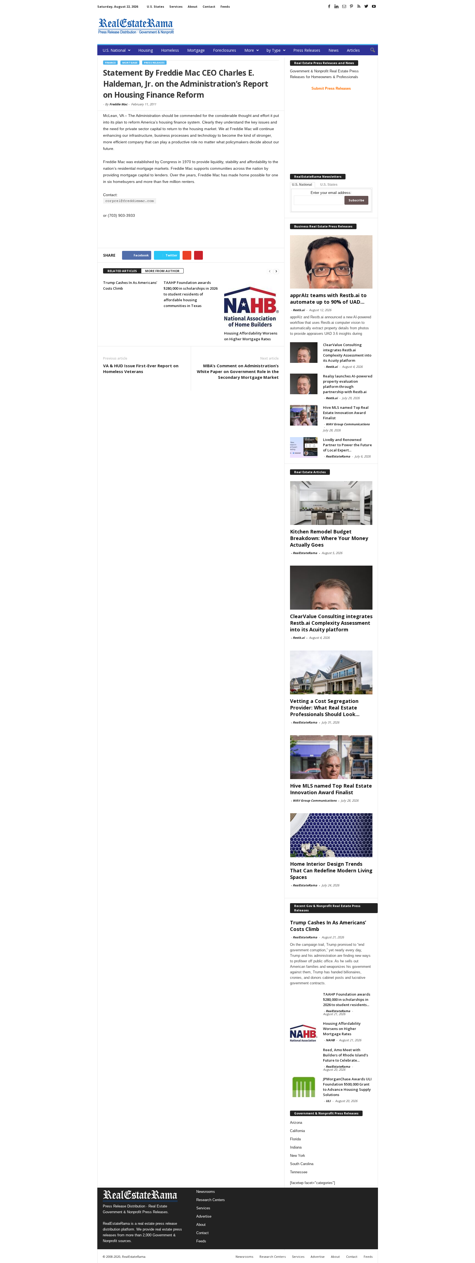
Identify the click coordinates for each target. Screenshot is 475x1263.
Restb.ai (299, 310)
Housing (145, 50)
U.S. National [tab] (302, 185)
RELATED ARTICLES (122, 271)
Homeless (170, 50)
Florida (295, 1139)
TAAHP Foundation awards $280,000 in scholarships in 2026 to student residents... (346, 999)
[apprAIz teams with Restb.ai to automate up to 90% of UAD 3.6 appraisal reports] (331, 262)
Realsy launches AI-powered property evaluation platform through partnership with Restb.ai (347, 384)
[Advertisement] (278, 26)
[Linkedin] (336, 6)
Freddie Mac (118, 104)
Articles (353, 50)
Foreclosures (224, 50)
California (297, 1131)
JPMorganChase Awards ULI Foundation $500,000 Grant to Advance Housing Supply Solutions (347, 1086)
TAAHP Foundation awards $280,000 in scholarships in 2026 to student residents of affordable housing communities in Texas (190, 294)
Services (176, 6)
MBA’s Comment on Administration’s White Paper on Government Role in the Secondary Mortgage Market (238, 371)
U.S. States (155, 6)
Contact (209, 6)
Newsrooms (205, 1192)
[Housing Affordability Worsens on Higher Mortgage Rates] (251, 303)
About (192, 6)
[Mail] (344, 6)
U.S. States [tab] (329, 185)
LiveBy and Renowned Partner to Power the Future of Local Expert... (347, 445)
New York (297, 1156)
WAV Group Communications (347, 424)
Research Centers (210, 1200)
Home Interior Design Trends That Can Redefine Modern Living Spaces (331, 870)
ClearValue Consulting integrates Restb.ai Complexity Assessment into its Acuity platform (347, 352)
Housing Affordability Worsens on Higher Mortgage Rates (342, 1028)
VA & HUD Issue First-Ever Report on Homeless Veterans (140, 368)
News (333, 50)
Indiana (296, 1147)
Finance (110, 62)
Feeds (225, 6)
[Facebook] (329, 6)
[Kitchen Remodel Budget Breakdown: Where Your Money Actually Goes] (331, 503)
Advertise (203, 1216)
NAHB (330, 1040)
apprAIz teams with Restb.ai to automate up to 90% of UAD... (328, 298)
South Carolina (301, 1164)
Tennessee (298, 1172)
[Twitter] (366, 6)
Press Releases (306, 50)
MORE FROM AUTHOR (162, 271)
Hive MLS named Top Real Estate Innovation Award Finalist (346, 412)
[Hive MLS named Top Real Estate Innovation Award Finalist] (303, 415)
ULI (328, 1101)
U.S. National (114, 50)
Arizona (296, 1122)
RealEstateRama (338, 456)
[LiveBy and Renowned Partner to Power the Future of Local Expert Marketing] (303, 447)
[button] (370, 50)
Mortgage (196, 50)
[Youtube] (374, 6)
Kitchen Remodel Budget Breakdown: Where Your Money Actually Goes (329, 538)
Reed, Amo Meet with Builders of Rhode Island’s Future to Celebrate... (345, 1055)
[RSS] (359, 6)
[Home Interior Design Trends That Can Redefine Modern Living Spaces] (331, 835)
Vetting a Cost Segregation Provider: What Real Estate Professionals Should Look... (325, 707)
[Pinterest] (351, 6)
